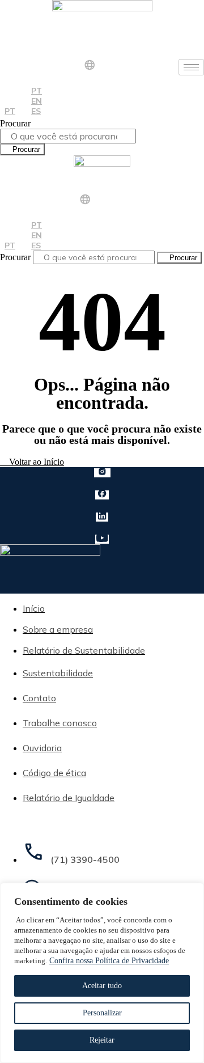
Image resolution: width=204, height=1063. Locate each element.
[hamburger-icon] (191, 67)
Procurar (15, 123)
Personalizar (102, 1013)
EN (36, 101)
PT (10, 111)
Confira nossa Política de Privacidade (109, 960)
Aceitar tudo (102, 985)
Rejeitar (102, 1040)
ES (36, 111)
